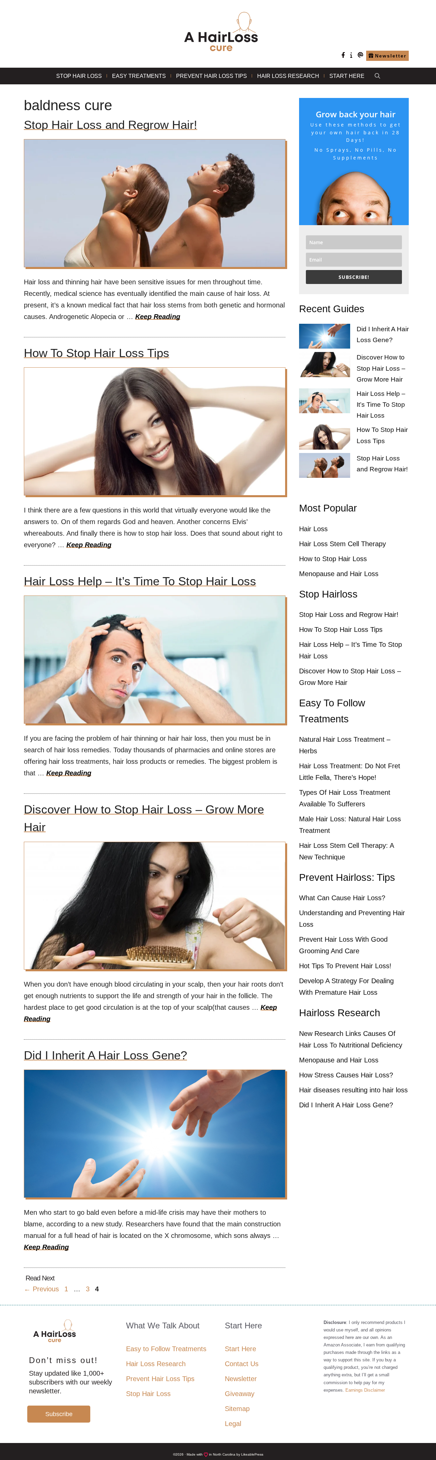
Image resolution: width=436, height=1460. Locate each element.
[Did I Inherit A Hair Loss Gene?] (324, 338)
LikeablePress (252, 1454)
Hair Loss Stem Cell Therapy (342, 544)
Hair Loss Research (288, 76)
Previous (41, 1289)
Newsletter (241, 1378)
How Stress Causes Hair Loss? (346, 1075)
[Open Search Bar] (377, 76)
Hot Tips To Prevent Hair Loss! (345, 966)
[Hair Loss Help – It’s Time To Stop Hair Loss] (324, 402)
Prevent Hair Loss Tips (211, 76)
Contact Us (242, 1363)
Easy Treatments (139, 76)
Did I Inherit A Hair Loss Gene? (105, 1055)
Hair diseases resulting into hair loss (353, 1090)
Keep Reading (157, 316)
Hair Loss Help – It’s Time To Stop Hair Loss (140, 581)
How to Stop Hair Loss (333, 559)
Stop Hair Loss (79, 76)
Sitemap (237, 1408)
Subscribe (59, 1414)
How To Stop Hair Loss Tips (96, 352)
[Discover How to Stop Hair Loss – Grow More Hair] (324, 366)
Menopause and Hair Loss (338, 573)
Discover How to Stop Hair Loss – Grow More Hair (381, 368)
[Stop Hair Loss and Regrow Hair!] (324, 467)
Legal (233, 1423)
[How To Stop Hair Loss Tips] (324, 438)
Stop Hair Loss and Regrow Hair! (110, 124)
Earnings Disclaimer (365, 1390)
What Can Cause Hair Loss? (342, 898)
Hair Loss (313, 529)
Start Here (346, 76)
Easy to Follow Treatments (166, 1349)
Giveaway (239, 1393)
